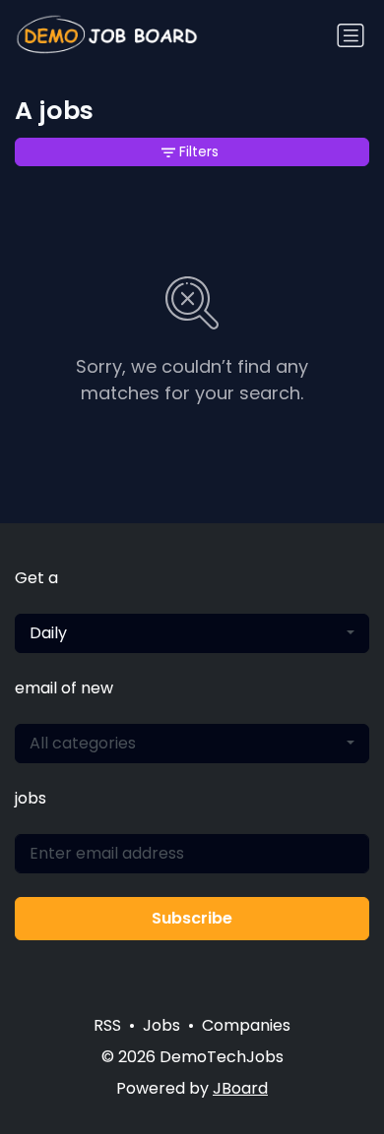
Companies (246, 1025)
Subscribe (192, 918)
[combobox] (192, 633)
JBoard (240, 1088)
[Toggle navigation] (350, 35)
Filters (199, 151)
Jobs (161, 1025)
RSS (107, 1025)
